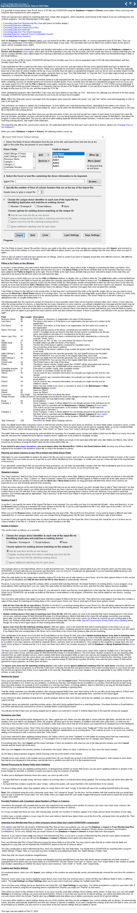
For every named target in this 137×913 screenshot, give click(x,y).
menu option (28, 52)
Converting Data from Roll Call (16, 30)
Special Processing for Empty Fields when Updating (104, 620)
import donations (28, 446)
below (49, 23)
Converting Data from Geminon (16, 36)
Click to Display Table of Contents (15, 4)
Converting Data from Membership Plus (20, 23)
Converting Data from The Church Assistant (22, 32)
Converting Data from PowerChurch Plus (21, 28)
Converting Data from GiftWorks (17, 25)
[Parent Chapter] (130, 5)
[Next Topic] (134, 5)
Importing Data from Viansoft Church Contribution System (28, 34)
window (52, 388)
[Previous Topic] (126, 5)
